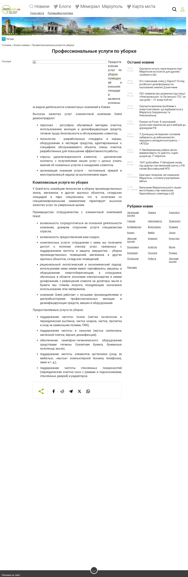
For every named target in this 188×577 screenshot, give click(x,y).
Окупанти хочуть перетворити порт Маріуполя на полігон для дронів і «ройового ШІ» (160, 71)
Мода (172, 247)
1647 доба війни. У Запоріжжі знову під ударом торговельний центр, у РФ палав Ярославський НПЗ (162, 165)
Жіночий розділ (132, 240)
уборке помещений (114, 78)
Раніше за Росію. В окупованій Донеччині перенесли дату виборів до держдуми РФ (162, 124)
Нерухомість (155, 221)
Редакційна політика (60, 13)
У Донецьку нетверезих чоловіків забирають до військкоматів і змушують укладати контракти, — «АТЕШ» (159, 139)
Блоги (65, 6)
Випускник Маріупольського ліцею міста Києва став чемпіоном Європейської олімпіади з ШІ (160, 190)
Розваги (173, 227)
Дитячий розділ (173, 260)
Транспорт (175, 221)
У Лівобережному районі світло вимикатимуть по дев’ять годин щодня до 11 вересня (158, 153)
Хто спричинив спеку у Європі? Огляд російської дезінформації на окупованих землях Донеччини (162, 84)
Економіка (133, 247)
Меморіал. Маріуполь (101, 6)
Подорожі (133, 258)
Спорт (172, 232)
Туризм (131, 221)
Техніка (152, 212)
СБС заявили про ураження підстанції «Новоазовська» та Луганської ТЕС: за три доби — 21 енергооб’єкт (162, 96)
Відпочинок (154, 227)
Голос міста (37, 13)
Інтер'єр (152, 247)
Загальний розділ (133, 214)
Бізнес (130, 232)
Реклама (132, 267)
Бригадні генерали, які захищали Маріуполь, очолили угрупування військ (159, 178)
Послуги (152, 253)
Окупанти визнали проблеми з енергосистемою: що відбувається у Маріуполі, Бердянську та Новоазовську (161, 111)
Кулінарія (132, 253)
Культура (174, 238)
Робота (152, 258)
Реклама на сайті (11, 575)
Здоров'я (174, 212)
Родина (173, 253)
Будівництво (134, 227)
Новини (42, 6)
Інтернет (153, 238)
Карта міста (143, 6)
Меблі (151, 232)
